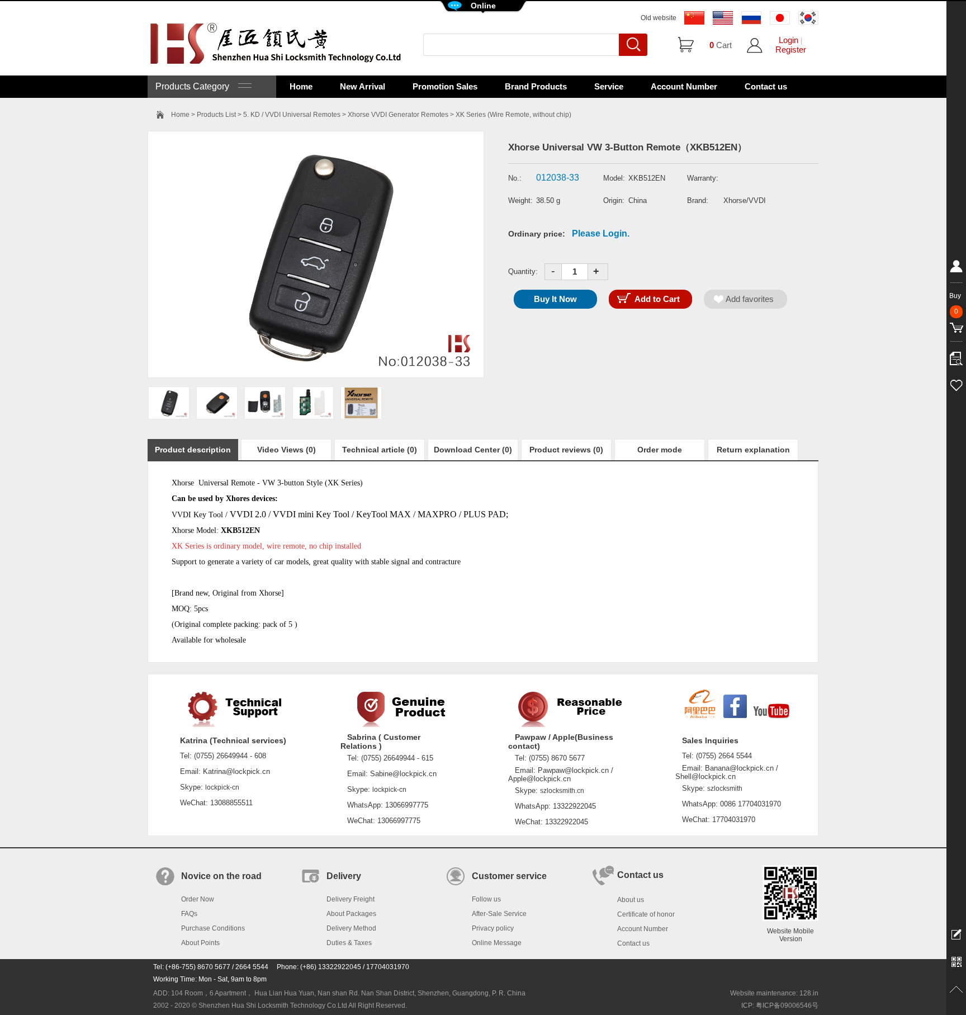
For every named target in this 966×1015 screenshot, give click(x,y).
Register (790, 49)
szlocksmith (724, 788)
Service (608, 86)
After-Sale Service (499, 914)
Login (788, 40)
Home (301, 86)
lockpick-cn (222, 787)
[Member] (956, 268)
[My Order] (956, 356)
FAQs (189, 914)
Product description (193, 449)
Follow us (486, 899)
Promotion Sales (445, 86)
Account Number (684, 86)
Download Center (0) (473, 449)
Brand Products (536, 86)
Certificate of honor (646, 914)
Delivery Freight (350, 899)
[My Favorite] (956, 384)
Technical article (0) (379, 449)
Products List (216, 115)
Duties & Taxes (349, 943)
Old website (658, 18)
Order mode (659, 449)
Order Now (197, 899)
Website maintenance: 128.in (774, 993)
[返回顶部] (956, 990)
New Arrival (362, 86)
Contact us (766, 86)
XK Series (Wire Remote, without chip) (513, 115)
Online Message (497, 943)
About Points (200, 943)
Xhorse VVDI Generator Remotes (398, 115)
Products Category (196, 86)
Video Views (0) (286, 449)
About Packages (351, 914)
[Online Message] (956, 934)
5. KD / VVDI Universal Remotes (291, 115)
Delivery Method (351, 928)
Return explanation (753, 449)
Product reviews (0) (566, 449)
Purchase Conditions (213, 928)
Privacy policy (493, 928)
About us (630, 900)
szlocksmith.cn (562, 791)
